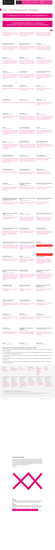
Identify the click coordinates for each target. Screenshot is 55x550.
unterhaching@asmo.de (22, 382)
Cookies (51, 398)
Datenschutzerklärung (37, 463)
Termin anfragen (43, 2)
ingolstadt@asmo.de (30, 381)
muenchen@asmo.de (47, 382)
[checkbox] (27, 498)
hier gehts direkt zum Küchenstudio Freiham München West (48, 386)
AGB (48, 398)
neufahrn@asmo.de (5, 382)
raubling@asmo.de (13, 382)
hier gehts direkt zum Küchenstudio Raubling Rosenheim (14, 386)
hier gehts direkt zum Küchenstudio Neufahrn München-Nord (6, 386)
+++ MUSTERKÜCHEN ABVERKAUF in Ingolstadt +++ (27, 23)
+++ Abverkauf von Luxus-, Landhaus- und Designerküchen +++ (27, 15)
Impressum (45, 398)
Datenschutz (41, 398)
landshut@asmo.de (38, 381)
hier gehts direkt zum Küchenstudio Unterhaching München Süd (23, 386)
